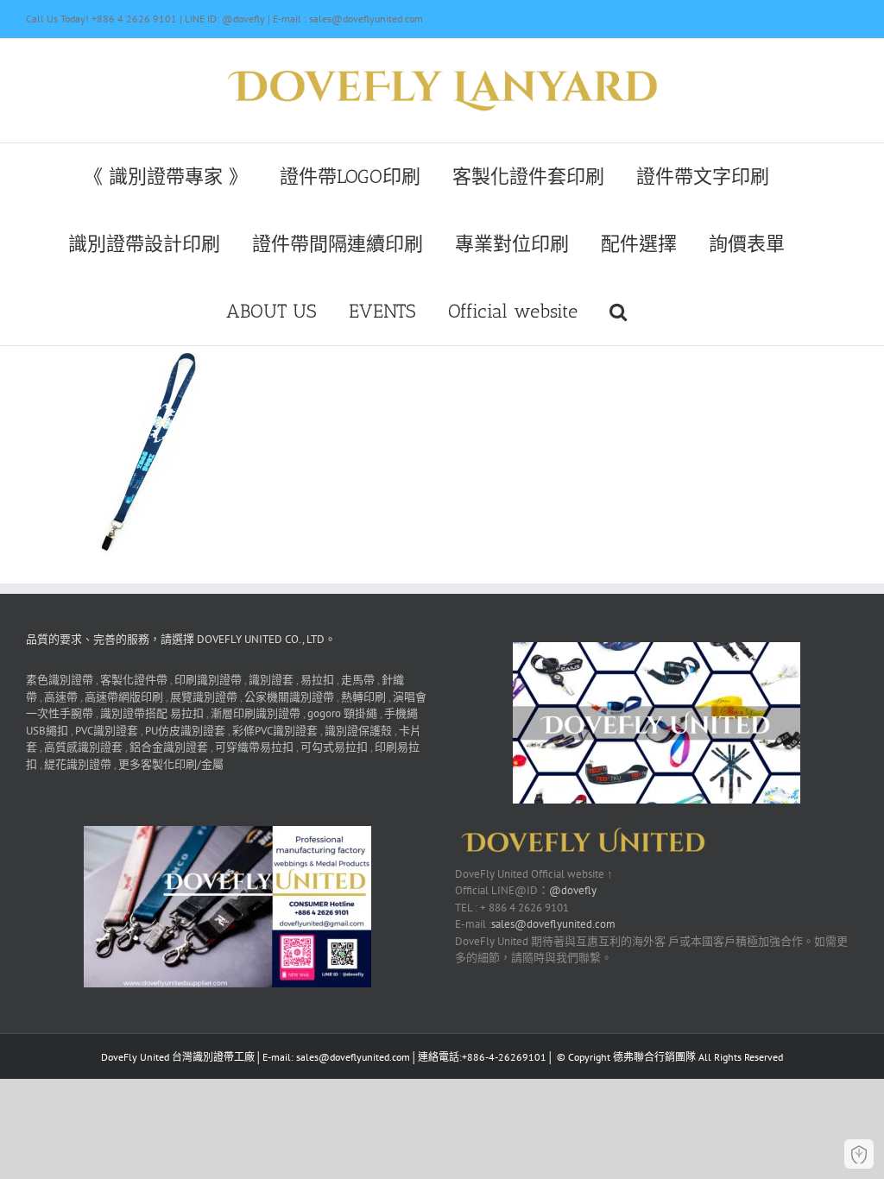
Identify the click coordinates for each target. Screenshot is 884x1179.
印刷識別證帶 (208, 679)
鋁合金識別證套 (168, 747)
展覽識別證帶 (203, 697)
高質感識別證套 (83, 747)
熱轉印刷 (363, 697)
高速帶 (61, 697)
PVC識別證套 (106, 730)
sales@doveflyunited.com (553, 924)
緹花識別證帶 (77, 764)
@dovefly (573, 890)
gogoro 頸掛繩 (342, 713)
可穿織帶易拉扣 (254, 747)
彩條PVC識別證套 (275, 730)
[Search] (618, 311)
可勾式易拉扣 (334, 747)
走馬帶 (358, 679)
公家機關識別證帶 (289, 697)
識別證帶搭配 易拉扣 (152, 713)
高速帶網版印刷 (124, 697)
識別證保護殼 (358, 730)
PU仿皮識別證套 (185, 730)
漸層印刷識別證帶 (255, 713)
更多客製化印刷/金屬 (171, 764)
